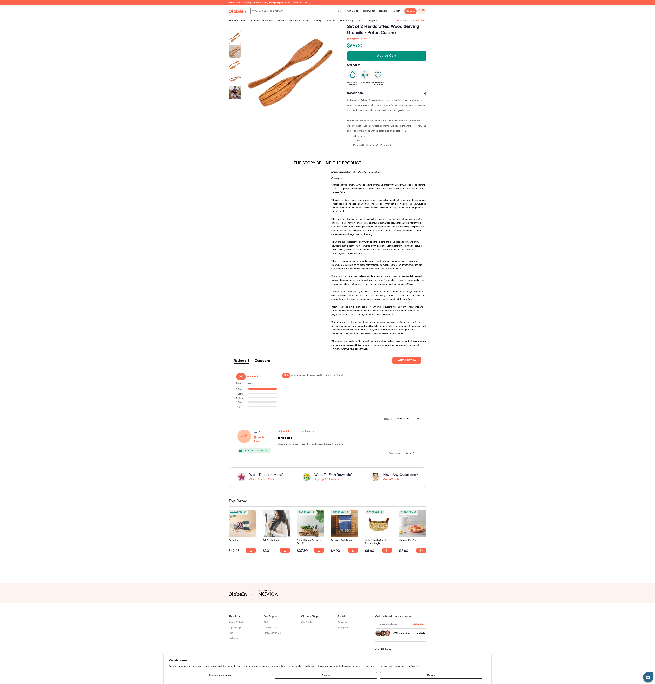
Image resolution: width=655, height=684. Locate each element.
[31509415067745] (421, 550)
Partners (233, 638)
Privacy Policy (416, 666)
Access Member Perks (412, 20)
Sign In (410, 11)
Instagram (342, 628)
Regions (373, 20)
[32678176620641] (285, 550)
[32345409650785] (353, 550)
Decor (281, 20)
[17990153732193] (251, 550)
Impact (396, 11)
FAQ (266, 622)
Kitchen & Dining (299, 20)
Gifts (361, 20)
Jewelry (317, 20)
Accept (326, 675)
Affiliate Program (272, 633)
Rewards (383, 11)
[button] (357, 39)
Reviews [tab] (241, 361)
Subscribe (418, 624)
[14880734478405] (319, 550)
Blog (231, 633)
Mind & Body (346, 20)
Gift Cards (306, 622)
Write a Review (407, 360)
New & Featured (237, 20)
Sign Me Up (235, 628)
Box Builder (368, 11)
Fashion (330, 20)
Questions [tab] (262, 361)
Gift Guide (352, 11)
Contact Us (270, 628)
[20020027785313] (387, 550)
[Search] (339, 11)
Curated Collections (262, 20)
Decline (431, 675)
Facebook (342, 622)
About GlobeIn (236, 622)
